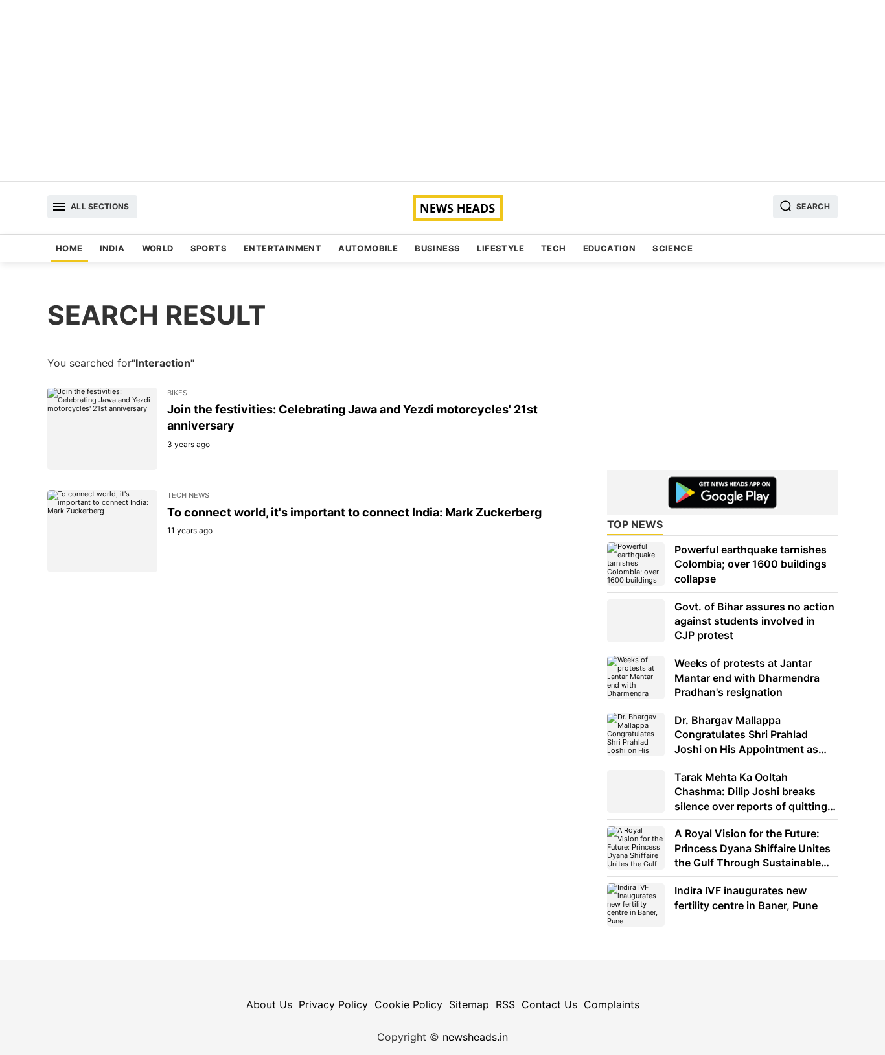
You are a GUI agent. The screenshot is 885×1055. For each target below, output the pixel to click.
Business (437, 248)
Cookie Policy (408, 1004)
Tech (553, 248)
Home (69, 248)
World (158, 248)
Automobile (368, 248)
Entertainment (282, 248)
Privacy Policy (333, 1004)
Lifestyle (500, 248)
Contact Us (549, 1004)
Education (609, 248)
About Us (269, 1004)
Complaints (611, 1004)
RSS (505, 1004)
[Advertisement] (442, 90)
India (112, 248)
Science (672, 248)
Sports (208, 248)
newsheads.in (475, 1036)
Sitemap (469, 1004)
